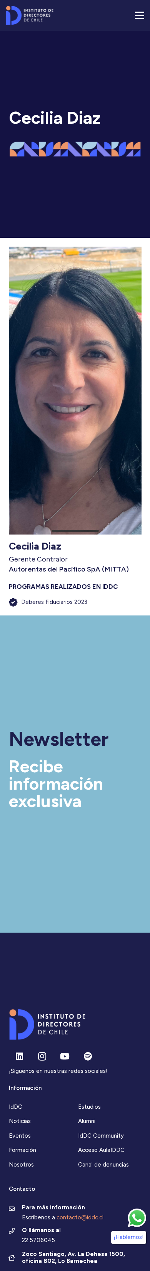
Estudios (89, 1106)
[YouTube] (64, 1056)
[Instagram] (42, 1056)
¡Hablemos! (128, 1237)
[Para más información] (15, 1209)
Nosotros (21, 1164)
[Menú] (139, 15)
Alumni (86, 1121)
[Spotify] (87, 1056)
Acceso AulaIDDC (101, 1150)
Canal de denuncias (103, 1164)
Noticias (20, 1121)
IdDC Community (101, 1135)
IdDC (15, 1106)
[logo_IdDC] (29, 15)
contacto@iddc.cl (80, 1217)
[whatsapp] (137, 1218)
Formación (22, 1150)
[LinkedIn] (19, 1056)
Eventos (20, 1135)
